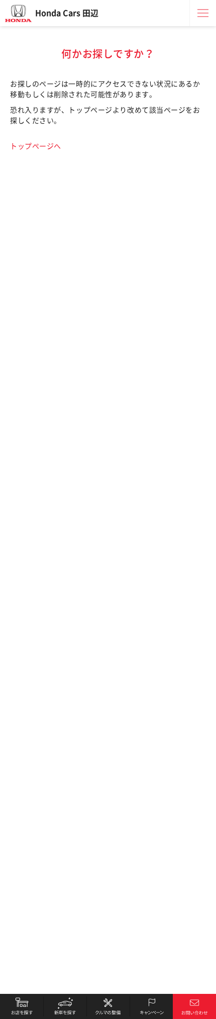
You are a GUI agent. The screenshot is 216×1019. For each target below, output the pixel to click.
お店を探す (21, 1006)
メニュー (203, 13)
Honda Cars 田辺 (66, 13)
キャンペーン (151, 1006)
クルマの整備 (108, 1006)
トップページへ (35, 146)
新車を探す (64, 1006)
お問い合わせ (194, 1006)
